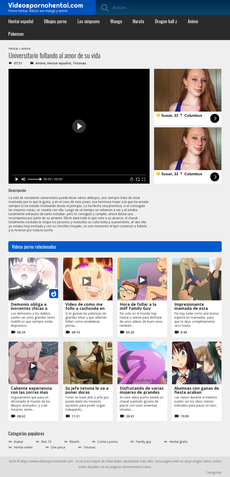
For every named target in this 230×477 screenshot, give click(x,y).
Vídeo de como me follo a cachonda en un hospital (85, 308)
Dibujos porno (55, 21)
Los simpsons (88, 21)
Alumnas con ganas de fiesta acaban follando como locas (196, 392)
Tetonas (79, 63)
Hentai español (20, 21)
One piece (58, 447)
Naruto (138, 21)
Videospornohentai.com (45, 5)
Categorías (214, 472)
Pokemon (16, 33)
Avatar (18, 441)
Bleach (74, 441)
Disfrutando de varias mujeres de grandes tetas (142, 392)
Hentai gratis (178, 441)
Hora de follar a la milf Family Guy (138, 306)
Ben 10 (46, 441)
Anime (193, 21)
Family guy (143, 441)
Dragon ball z (166, 21)
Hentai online (23, 447)
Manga (116, 21)
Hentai (13, 48)
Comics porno (107, 441)
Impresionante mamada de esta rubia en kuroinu (191, 308)
